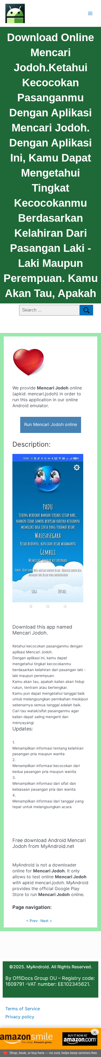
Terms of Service (22, 1008)
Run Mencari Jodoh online (50, 424)
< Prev (32, 921)
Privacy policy (19, 1016)
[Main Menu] (90, 13)
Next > (46, 921)
